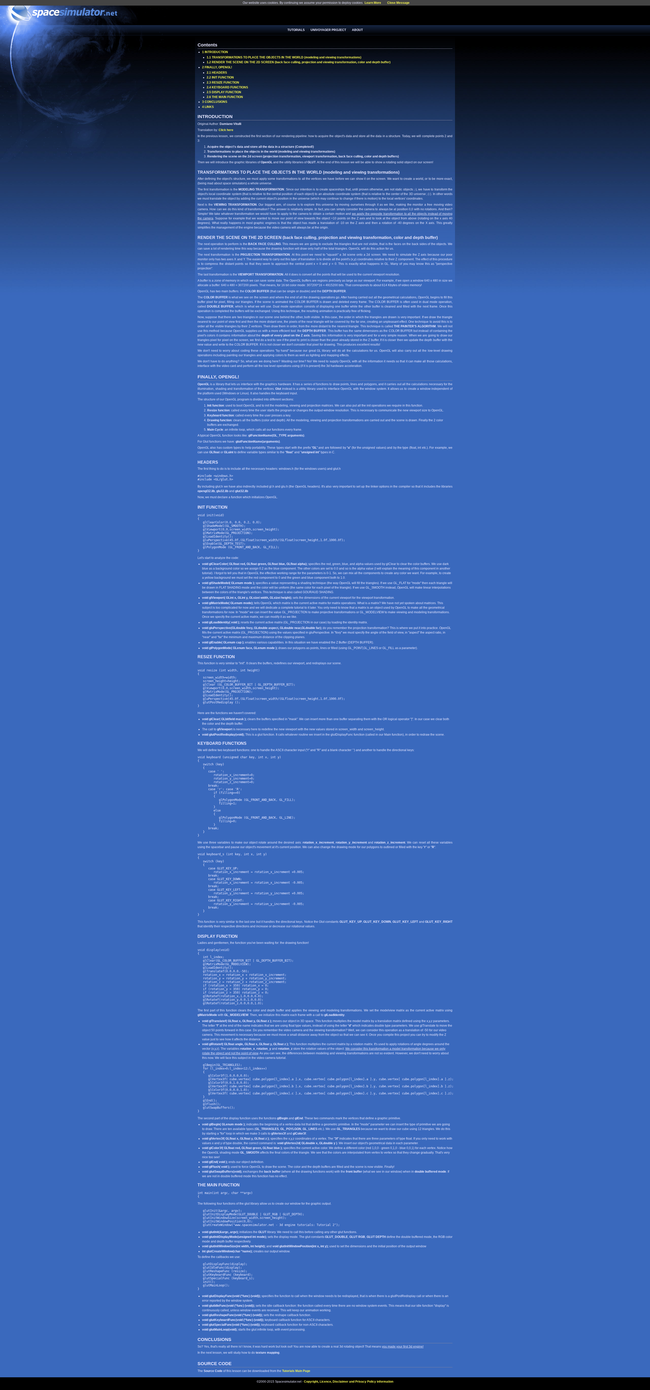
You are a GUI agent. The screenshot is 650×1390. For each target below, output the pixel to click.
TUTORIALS (296, 30)
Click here (226, 130)
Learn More (373, 3)
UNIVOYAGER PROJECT (328, 30)
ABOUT (357, 30)
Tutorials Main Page (296, 1371)
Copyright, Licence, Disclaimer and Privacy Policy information (348, 1381)
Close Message (398, 3)
